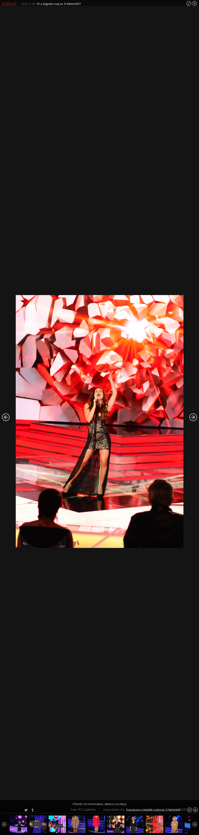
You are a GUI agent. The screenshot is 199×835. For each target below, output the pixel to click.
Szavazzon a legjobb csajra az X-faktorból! (153, 809)
